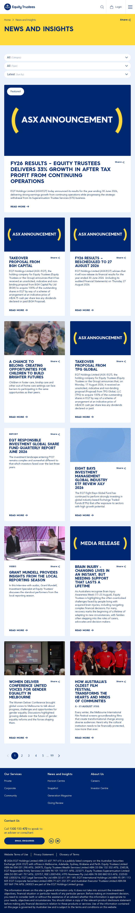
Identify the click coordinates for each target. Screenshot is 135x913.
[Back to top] (127, 779)
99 (52, 756)
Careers (95, 781)
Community (10, 795)
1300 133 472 (18, 829)
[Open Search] (102, 7)
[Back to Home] (19, 7)
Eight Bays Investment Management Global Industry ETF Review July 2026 (91, 478)
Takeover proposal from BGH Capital (24, 262)
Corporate (10, 788)
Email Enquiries (24, 841)
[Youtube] (57, 840)
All (14, 57)
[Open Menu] (130, 7)
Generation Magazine (60, 795)
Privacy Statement (44, 854)
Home (7, 20)
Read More (18, 206)
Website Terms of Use (16, 854)
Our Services (13, 774)
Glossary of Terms (69, 854)
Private (8, 781)
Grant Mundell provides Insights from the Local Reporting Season (33, 576)
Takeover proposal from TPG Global (90, 365)
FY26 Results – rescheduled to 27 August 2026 (93, 262)
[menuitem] (24, 790)
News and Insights (60, 774)
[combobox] (67, 74)
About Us (97, 774)
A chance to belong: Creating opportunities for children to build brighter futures (27, 369)
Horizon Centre (56, 781)
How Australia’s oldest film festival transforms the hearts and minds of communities (92, 691)
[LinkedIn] (51, 840)
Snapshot (53, 788)
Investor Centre (99, 788)
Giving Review (55, 803)
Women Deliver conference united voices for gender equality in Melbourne (28, 689)
